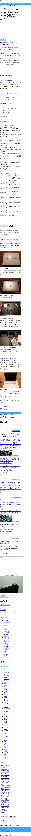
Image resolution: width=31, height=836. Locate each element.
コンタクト (6, 822)
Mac (1, 408)
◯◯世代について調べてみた (7, 622)
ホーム (5, 819)
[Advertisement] (15, 70)
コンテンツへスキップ (6, 0)
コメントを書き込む (5, 604)
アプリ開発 (3, 406)
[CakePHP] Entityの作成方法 (6, 639)
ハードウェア (9, 406)
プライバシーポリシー (9, 820)
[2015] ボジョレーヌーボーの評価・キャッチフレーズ (7, 654)
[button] (15, 42)
